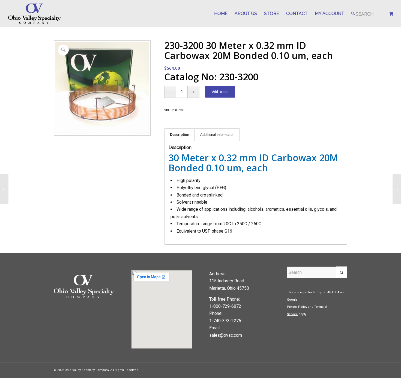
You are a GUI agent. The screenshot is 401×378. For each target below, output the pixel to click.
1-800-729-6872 (225, 306)
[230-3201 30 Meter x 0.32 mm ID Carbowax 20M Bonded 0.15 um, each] (397, 189)
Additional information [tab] (217, 135)
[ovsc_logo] (35, 13)
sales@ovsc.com (225, 335)
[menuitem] (221, 13)
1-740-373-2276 (225, 320)
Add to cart (220, 92)
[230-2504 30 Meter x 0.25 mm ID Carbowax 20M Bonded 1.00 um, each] (4, 189)
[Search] (362, 13)
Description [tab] (179, 135)
